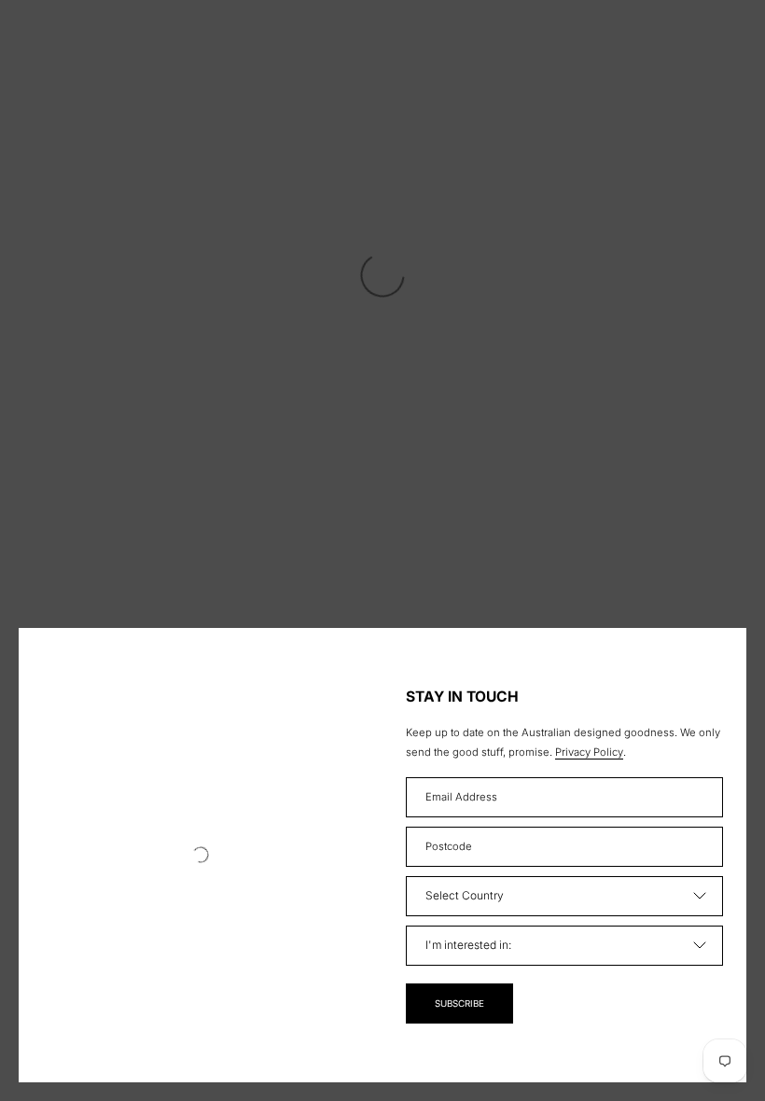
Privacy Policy (589, 752)
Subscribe (459, 1003)
